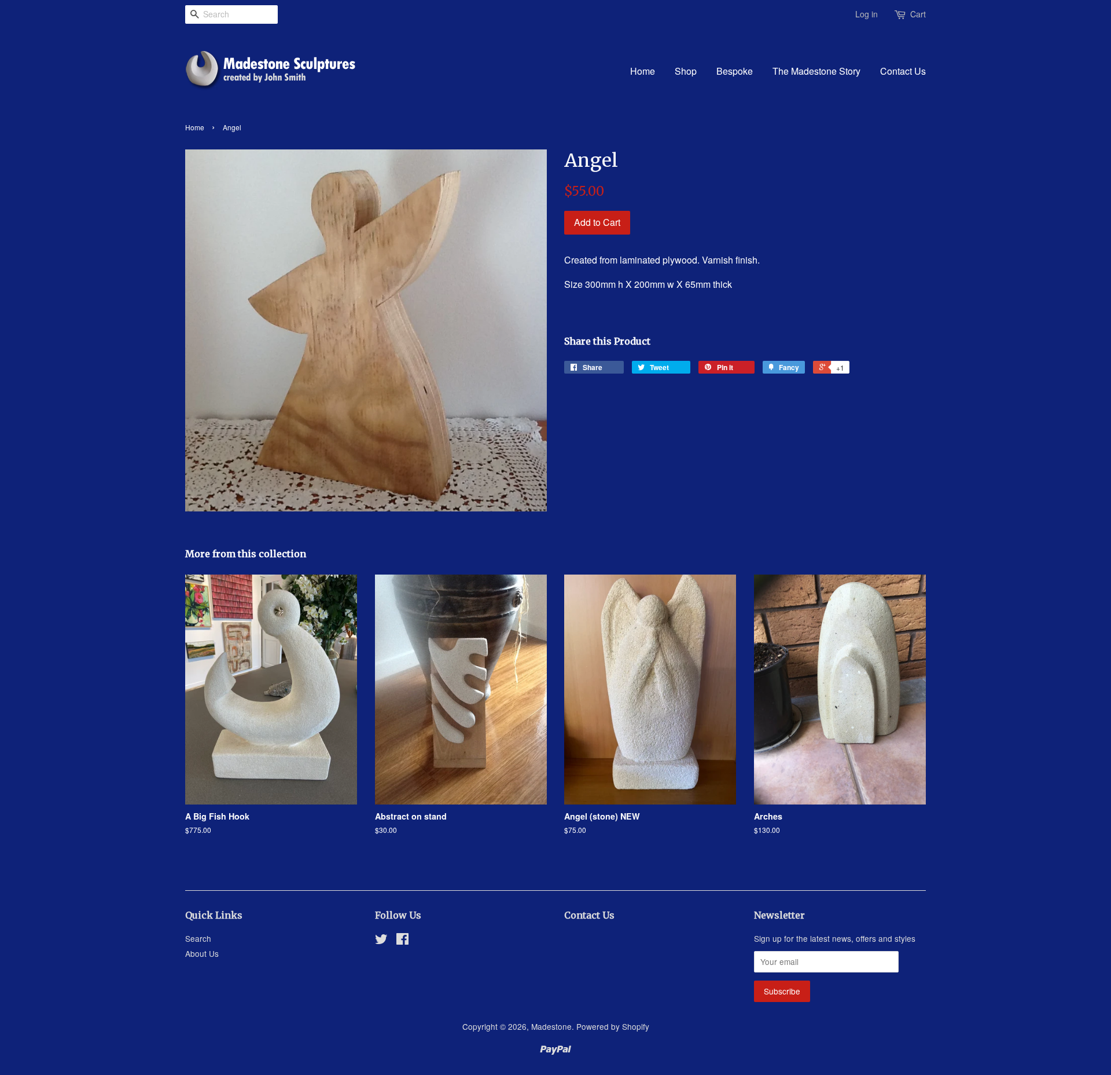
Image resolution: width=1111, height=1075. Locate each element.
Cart (918, 14)
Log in (866, 14)
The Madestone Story (816, 71)
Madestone (551, 1026)
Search (198, 938)
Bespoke (734, 71)
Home (642, 71)
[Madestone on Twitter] (381, 940)
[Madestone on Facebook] (402, 940)
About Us (202, 953)
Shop (686, 71)
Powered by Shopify (612, 1026)
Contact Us (903, 71)
